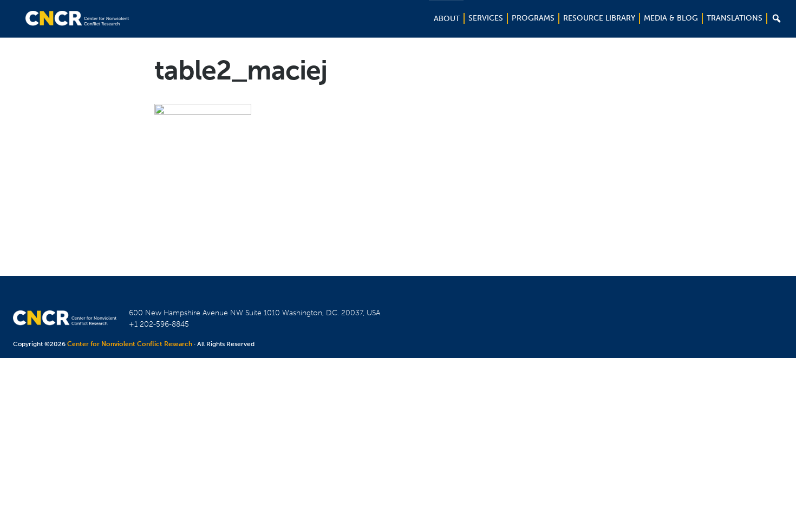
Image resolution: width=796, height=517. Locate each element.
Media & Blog (671, 18)
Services (485, 18)
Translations (734, 18)
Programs (533, 18)
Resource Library (599, 18)
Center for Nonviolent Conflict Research (129, 344)
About (447, 18)
